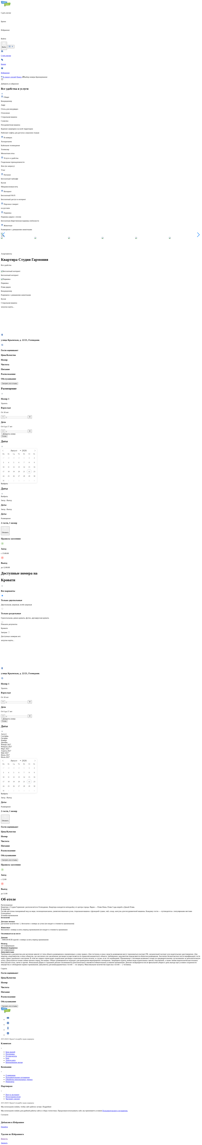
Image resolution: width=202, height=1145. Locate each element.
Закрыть (4, 1143)
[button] (3, 234)
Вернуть (4, 1139)
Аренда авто (11, 1060)
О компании (10, 1075)
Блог (7, 1058)
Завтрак (4, 632)
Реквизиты (10, 1082)
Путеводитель (11, 1056)
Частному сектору (13, 1099)
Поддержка (10, 1054)
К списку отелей (9, 77)
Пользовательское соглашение (18, 1077)
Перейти (4, 1127)
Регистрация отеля (13, 1097)
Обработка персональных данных (19, 1079)
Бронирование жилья (14, 1062)
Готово (4, 436)
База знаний (10, 1052)
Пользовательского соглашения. (115, 1111)
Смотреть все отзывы (9, 383)
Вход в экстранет (12, 1095)
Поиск (19, 77)
